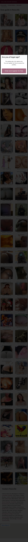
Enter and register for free (14, 71)
